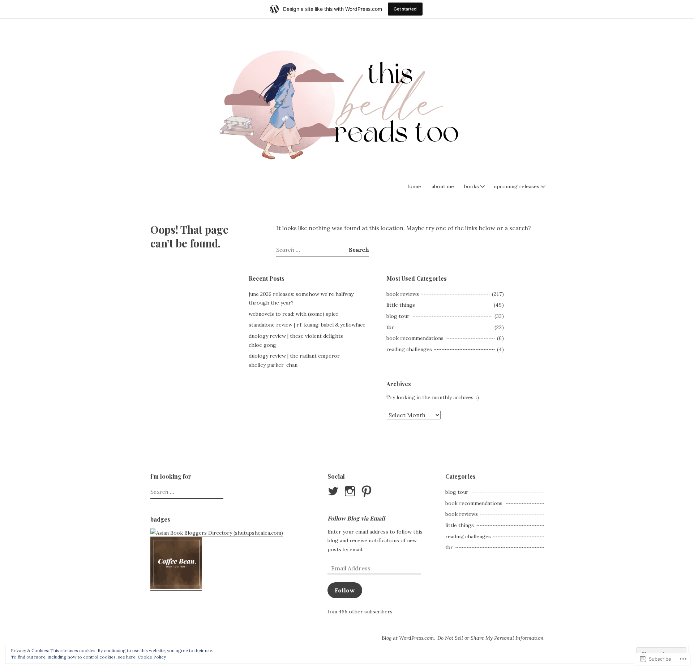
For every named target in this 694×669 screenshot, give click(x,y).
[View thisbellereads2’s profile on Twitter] (334, 491)
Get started (405, 9)
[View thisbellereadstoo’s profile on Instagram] (351, 491)
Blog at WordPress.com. (408, 638)
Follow (345, 590)
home (414, 186)
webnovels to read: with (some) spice (293, 314)
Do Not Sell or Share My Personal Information (490, 638)
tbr (390, 327)
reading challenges (409, 349)
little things (400, 305)
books (471, 186)
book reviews (402, 294)
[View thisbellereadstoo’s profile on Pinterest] (368, 491)
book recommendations (415, 338)
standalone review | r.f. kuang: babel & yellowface (307, 324)
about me (443, 186)
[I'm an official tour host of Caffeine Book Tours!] (176, 587)
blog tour (398, 316)
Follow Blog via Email (356, 518)
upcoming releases (516, 186)
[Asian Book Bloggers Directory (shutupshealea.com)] (216, 533)
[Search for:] (312, 249)
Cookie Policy (152, 657)
